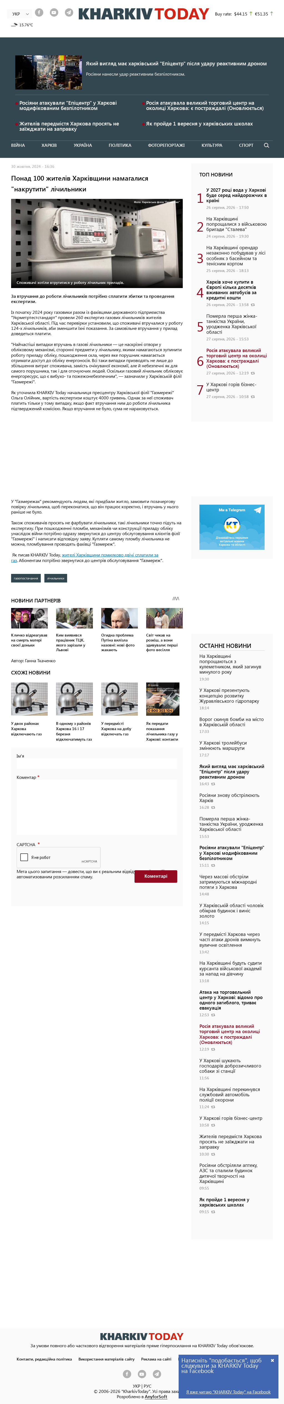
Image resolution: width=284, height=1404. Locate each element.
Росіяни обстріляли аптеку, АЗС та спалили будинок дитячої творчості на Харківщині (228, 1173)
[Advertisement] (97, 455)
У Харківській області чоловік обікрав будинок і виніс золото (231, 910)
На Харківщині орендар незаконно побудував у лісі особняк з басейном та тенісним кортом (235, 255)
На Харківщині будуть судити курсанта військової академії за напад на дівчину (230, 968)
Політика (120, 145)
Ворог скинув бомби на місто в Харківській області (231, 721)
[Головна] (144, 13)
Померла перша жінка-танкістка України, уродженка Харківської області (231, 324)
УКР (136, 1386)
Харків (49, 145)
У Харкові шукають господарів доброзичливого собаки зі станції (230, 1065)
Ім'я (20, 756)
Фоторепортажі (166, 145)
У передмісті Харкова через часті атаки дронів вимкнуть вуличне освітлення (230, 939)
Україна (83, 145)
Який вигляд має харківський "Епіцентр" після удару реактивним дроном (176, 63)
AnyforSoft (156, 1396)
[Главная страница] (142, 1336)
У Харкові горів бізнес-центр (231, 386)
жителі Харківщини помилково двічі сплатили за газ (84, 557)
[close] (273, 1360)
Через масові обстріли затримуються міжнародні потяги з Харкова (228, 881)
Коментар (26, 777)
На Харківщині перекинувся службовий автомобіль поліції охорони (229, 1094)
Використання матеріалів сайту (106, 1358)
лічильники (55, 578)
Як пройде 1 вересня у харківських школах (199, 123)
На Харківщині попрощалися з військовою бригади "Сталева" (236, 223)
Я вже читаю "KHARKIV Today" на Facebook (228, 1392)
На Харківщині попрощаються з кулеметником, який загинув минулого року (230, 664)
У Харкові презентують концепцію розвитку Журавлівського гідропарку (229, 695)
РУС (147, 1386)
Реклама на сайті (156, 1358)
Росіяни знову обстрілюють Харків (229, 797)
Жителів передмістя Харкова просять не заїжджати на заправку (69, 126)
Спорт (246, 145)
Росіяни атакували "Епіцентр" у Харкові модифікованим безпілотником (68, 105)
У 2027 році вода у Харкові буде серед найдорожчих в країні (236, 195)
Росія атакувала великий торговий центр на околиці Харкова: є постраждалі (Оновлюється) (205, 105)
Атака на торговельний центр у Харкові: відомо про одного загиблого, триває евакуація (231, 1000)
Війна (18, 145)
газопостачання (26, 578)
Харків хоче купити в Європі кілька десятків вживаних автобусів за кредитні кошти (231, 290)
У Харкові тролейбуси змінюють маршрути (223, 745)
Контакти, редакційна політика (44, 1358)
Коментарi (155, 876)
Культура (212, 145)
